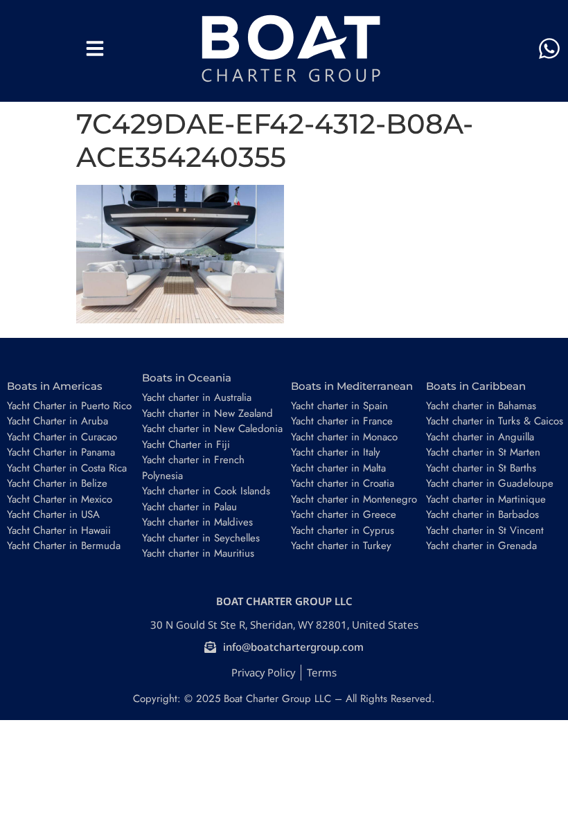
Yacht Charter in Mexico (59, 499)
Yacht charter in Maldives (197, 522)
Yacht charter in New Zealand (207, 413)
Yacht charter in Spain (339, 405)
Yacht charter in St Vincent (485, 530)
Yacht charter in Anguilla (480, 437)
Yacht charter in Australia (196, 397)
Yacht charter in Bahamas (481, 405)
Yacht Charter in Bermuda (64, 545)
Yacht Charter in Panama (61, 452)
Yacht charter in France (342, 421)
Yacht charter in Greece (343, 514)
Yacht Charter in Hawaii (59, 530)
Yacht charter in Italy (335, 452)
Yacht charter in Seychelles (201, 538)
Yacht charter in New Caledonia (212, 428)
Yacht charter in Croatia (342, 483)
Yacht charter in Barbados (482, 514)
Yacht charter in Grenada (481, 545)
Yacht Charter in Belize (57, 483)
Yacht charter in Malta (338, 468)
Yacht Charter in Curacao (62, 437)
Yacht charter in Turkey (341, 545)
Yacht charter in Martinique (486, 499)
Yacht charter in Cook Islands (206, 491)
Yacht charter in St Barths (481, 468)
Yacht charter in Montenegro (354, 499)
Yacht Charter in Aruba (57, 421)
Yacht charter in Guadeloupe (489, 483)
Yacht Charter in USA (53, 514)
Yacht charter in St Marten (483, 452)
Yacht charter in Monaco (344, 437)
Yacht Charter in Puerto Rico (69, 405)
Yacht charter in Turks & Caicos (494, 421)
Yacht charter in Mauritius (198, 553)
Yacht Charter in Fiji (186, 444)
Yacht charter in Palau (189, 506)
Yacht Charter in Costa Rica (67, 468)
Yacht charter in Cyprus (342, 530)
